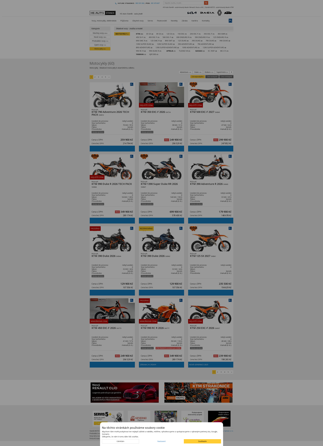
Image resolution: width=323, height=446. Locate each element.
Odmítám (120, 441)
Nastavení (161, 441)
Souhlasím (202, 441)
